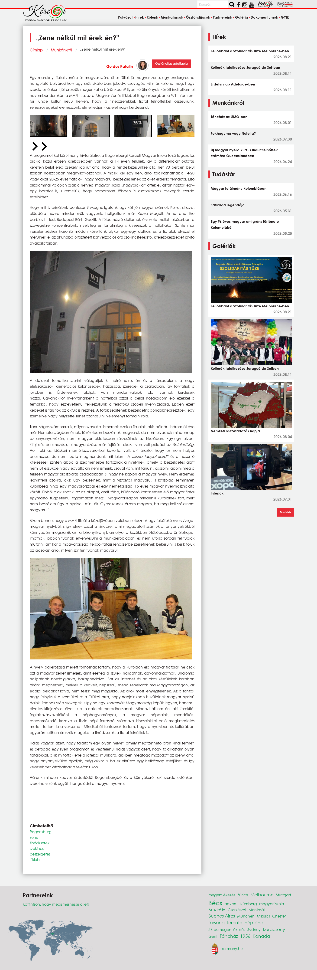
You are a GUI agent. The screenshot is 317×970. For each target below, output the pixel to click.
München (246, 916)
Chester (279, 916)
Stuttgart (283, 894)
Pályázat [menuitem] (125, 17)
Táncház (229, 936)
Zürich (242, 894)
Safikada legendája (228, 205)
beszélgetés (40, 854)
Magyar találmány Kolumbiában (238, 188)
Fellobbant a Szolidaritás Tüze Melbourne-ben (250, 51)
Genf (212, 936)
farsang (216, 922)
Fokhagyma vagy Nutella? (233, 133)
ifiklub (35, 859)
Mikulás (263, 916)
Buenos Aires (221, 915)
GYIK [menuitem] (285, 17)
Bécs (215, 902)
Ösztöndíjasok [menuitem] (198, 17)
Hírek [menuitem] (139, 17)
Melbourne (262, 894)
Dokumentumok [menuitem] (264, 17)
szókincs (37, 848)
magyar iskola (271, 903)
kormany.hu (232, 948)
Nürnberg (248, 903)
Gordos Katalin (119, 66)
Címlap (36, 49)
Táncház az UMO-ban (229, 117)
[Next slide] (43, 146)
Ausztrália (216, 909)
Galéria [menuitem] (241, 17)
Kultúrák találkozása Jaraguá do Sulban (245, 368)
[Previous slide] (34, 146)
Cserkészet (237, 909)
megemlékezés (221, 894)
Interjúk (217, 493)
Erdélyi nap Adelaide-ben (233, 84)
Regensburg (41, 831)
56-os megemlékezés (226, 929)
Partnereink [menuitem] (222, 17)
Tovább (285, 512)
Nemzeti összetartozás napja (235, 431)
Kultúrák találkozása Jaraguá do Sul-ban (245, 67)
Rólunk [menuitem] (152, 17)
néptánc (254, 922)
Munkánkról (61, 49)
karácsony (274, 929)
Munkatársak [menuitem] (172, 17)
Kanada (261, 936)
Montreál (257, 909)
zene (34, 837)
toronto (234, 922)
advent (230, 903)
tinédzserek (39, 842)
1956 (245, 936)
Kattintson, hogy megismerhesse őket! (56, 904)
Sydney (254, 929)
